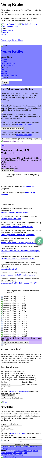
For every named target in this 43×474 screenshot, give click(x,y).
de (2, 34)
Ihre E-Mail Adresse (29, 384)
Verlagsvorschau (7, 65)
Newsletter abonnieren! (21, 444)
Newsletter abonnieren (9, 76)
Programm (4, 59)
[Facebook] (32, 446)
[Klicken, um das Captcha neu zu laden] (9, 441)
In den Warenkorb (8, 170)
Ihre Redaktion (27, 382)
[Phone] (11, 446)
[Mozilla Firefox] (28, 24)
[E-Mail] (4, 446)
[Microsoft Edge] (9, 26)
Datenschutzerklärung (24, 124)
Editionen (4, 61)
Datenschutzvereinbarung (19, 391)
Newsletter (17, 451)
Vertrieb (4, 71)
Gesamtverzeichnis (8, 63)
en (5, 34)
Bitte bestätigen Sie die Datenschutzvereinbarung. (19, 380)
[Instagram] (5, 449)
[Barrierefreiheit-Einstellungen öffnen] (39, 241)
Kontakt (4, 73)
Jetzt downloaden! (8, 396)
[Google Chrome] (10, 24)
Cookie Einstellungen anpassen (29, 139)
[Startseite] (9, 457)
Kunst (3, 145)
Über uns (4, 69)
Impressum (25, 451)
